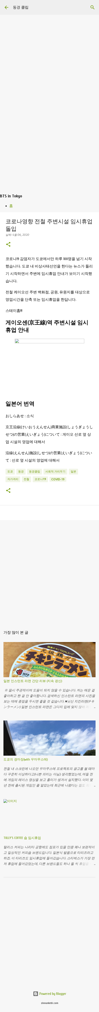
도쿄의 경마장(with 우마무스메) (25, 759)
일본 (73, 471)
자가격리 (12, 479)
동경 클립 (21, 7)
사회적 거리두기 (55, 471)
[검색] (92, 7)
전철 (26, 479)
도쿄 (10, 471)
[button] (8, 245)
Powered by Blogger (52, 994)
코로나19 (40, 479)
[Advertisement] (49, 136)
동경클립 (34, 471)
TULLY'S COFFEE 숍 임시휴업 (22, 838)
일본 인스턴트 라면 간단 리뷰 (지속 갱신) (32, 681)
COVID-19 (57, 479)
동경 (21, 471)
